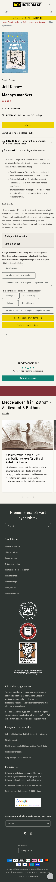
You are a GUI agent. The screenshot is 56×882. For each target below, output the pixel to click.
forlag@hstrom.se (34, 780)
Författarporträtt (11, 740)
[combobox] (28, 12)
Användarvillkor (45, 872)
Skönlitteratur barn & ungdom (19, 275)
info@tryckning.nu (34, 777)
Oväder (10, 303)
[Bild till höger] (34, 497)
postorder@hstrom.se (33, 773)
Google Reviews (36, 18)
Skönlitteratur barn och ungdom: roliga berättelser (28, 310)
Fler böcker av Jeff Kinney (28, 325)
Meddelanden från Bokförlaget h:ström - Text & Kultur (26, 746)
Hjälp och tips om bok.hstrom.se (18, 758)
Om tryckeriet (10, 587)
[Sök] (51, 12)
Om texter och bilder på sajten (17, 570)
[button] (5, 5)
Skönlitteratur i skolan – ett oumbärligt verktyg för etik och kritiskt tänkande (24, 458)
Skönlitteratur (28, 303)
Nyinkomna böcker (12, 564)
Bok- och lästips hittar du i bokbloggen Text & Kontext (26, 734)
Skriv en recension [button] (28, 378)
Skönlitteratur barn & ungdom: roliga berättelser (27, 283)
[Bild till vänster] (22, 497)
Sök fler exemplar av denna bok (28, 318)
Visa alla (5, 413)
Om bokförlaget (11, 582)
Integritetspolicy (32, 872)
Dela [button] (6, 334)
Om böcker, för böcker (13, 752)
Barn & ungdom (12, 268)
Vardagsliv (10, 295)
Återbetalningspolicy (17, 872)
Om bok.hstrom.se (12, 546)
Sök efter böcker (11, 552)
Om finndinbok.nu (12, 593)
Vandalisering (29, 295)
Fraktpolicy (21, 876)
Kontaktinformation (34, 876)
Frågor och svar (11, 558)
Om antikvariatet (11, 576)
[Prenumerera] (48, 526)
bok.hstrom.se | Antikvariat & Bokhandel (26, 869)
